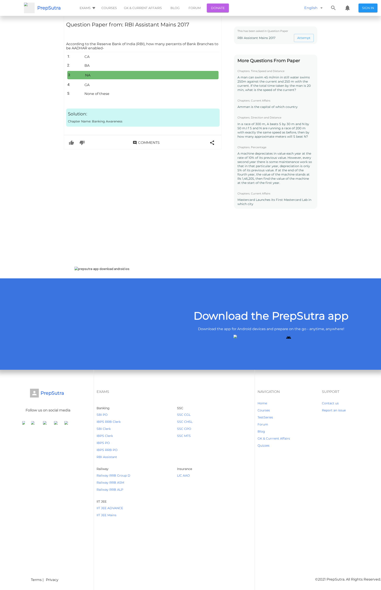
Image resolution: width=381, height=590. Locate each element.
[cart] (347, 8)
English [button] (311, 8)
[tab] (87, 8)
